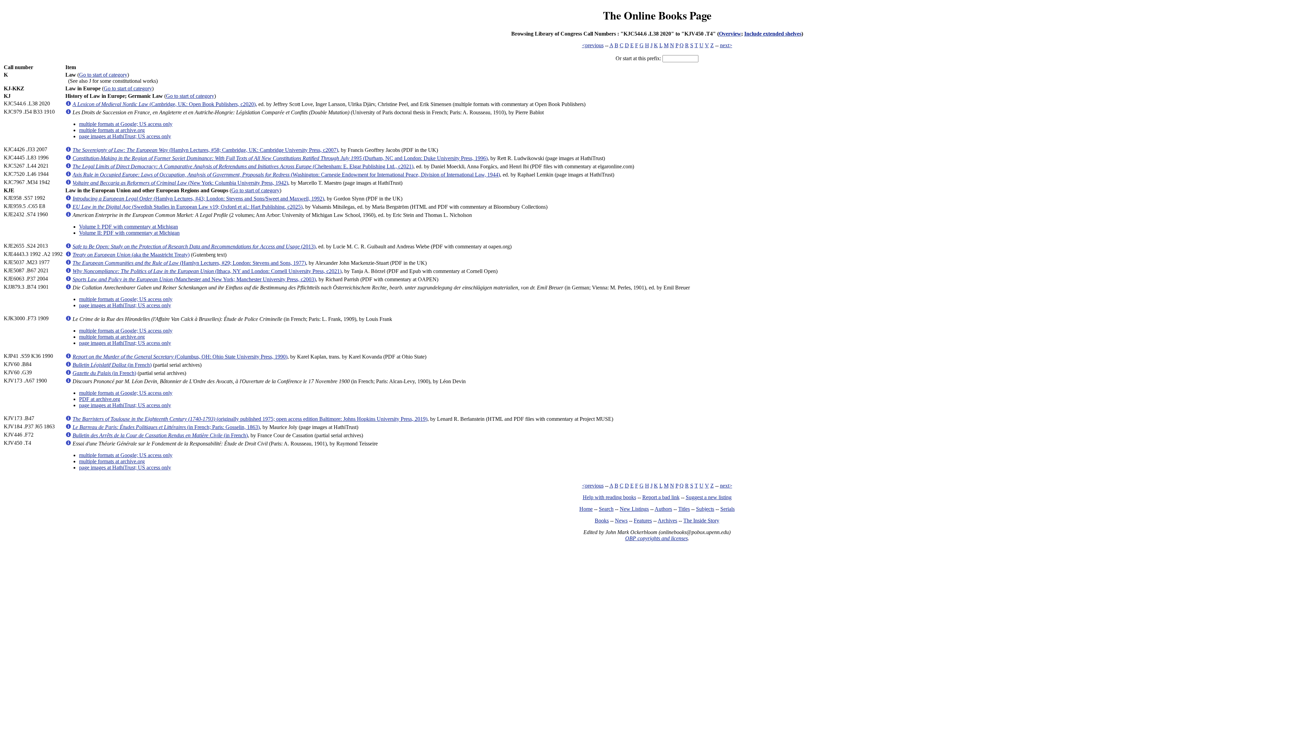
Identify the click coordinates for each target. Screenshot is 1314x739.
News (621, 520)
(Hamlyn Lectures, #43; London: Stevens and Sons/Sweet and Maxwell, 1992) (198, 199)
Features (643, 520)
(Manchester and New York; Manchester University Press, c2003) (194, 279)
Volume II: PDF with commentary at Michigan (129, 233)
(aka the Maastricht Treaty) (131, 255)
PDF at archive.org (99, 399)
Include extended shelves (772, 34)
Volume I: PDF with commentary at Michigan (128, 227)
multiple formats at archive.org (112, 130)
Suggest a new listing (709, 497)
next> (726, 45)
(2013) (194, 246)
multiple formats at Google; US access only (125, 124)
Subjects (705, 509)
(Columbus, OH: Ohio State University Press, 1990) (180, 357)
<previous (593, 45)
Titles (684, 509)
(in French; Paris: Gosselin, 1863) (166, 427)
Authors (663, 509)
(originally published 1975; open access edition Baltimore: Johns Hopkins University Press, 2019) (250, 419)
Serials (727, 509)
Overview (730, 34)
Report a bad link (661, 497)
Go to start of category (103, 75)
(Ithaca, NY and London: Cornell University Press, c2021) (207, 271)
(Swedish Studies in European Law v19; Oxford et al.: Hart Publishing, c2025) (187, 207)
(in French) (112, 365)
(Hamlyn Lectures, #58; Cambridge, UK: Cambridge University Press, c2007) (205, 150)
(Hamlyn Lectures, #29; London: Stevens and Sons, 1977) (189, 263)
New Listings (634, 509)
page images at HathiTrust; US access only (125, 136)
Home (586, 509)
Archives (667, 520)
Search (606, 509)
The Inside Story (701, 520)
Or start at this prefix (638, 58)
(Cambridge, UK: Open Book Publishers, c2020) (164, 104)
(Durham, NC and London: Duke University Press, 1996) (280, 158)
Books (602, 520)
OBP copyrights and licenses (656, 538)
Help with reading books (609, 497)
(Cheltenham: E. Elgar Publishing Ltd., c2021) (243, 166)
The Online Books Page (657, 15)
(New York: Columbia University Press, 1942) (180, 183)
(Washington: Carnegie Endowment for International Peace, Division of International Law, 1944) (286, 175)
